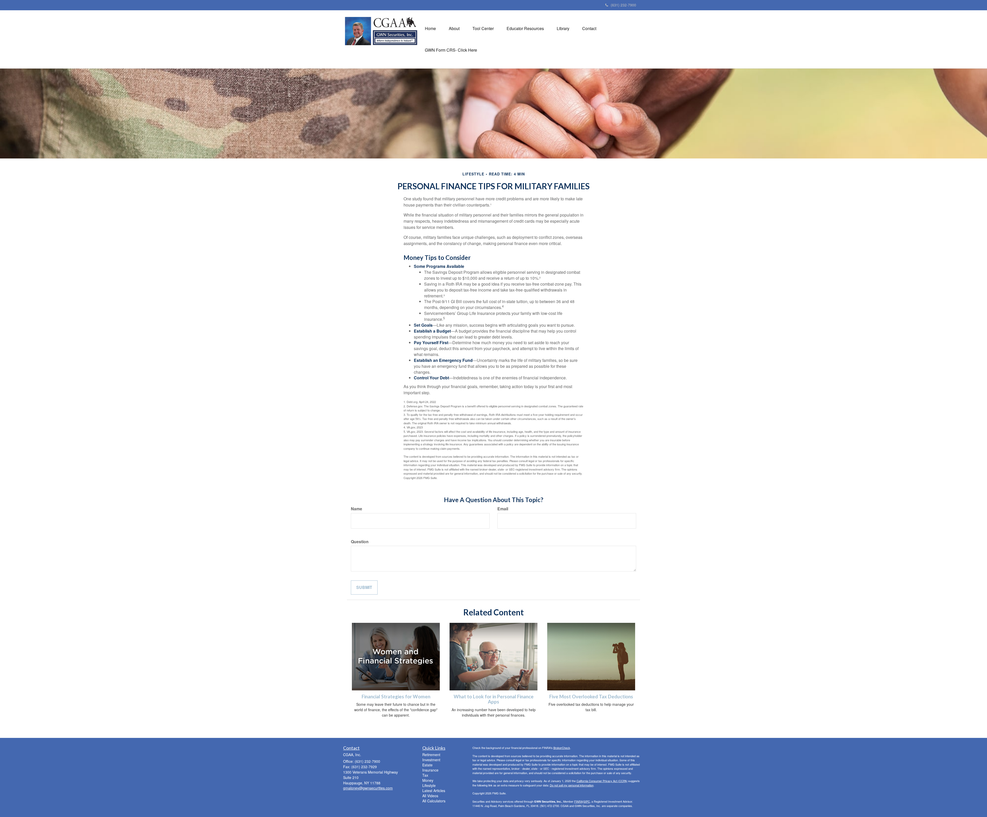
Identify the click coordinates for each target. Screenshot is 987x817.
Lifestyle (429, 785)
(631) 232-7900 (623, 4)
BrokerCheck (561, 748)
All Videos (430, 795)
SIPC (586, 801)
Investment (431, 759)
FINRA (578, 801)
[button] (454, 28)
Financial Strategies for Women (396, 696)
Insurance (430, 770)
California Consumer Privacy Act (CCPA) (602, 781)
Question (360, 541)
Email (502, 509)
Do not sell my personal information (571, 785)
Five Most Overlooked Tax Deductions (591, 696)
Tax (425, 775)
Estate (427, 764)
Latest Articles (433, 790)
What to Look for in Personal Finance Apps (494, 699)
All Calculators (433, 800)
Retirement (431, 754)
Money (427, 780)
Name (356, 509)
